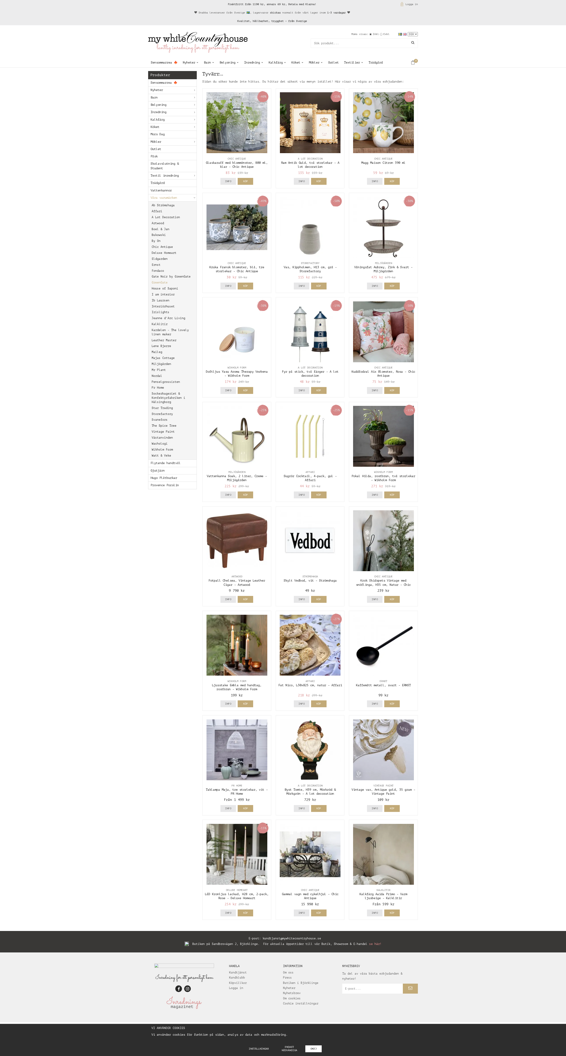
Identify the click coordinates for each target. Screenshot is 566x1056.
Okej (313, 1048)
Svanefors (160, 419)
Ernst (156, 264)
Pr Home (158, 387)
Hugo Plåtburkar (164, 478)
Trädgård (376, 62)
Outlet (333, 62)
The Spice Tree (164, 425)
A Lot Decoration (166, 217)
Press (287, 977)
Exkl (386, 34)
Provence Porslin (165, 485)
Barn (207, 62)
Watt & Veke (161, 455)
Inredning (252, 62)
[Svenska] (400, 34)
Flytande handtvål (166, 463)
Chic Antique (162, 247)
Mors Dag (158, 134)
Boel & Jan (160, 229)
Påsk (154, 156)
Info (228, 181)
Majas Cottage (163, 358)
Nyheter (189, 62)
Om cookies (292, 998)
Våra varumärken (164, 197)
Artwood (158, 223)
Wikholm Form (162, 449)
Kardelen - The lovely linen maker (170, 332)
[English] (405, 34)
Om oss (288, 972)
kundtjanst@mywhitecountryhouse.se (292, 938)
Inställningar (259, 1048)
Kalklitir (160, 324)
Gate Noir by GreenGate (171, 276)
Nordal (157, 376)
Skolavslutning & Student (165, 166)
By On (156, 241)
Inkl (376, 34)
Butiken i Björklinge (300, 983)
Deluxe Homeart (164, 252)
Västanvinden (162, 437)
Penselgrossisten (166, 381)
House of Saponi (165, 288)
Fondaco (158, 270)
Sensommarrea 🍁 (164, 62)
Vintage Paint (163, 431)
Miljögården (161, 364)
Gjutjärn (158, 470)
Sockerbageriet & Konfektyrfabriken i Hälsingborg (168, 398)
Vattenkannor (161, 190)
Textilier (352, 62)
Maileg (157, 352)
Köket (295, 62)
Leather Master (164, 340)
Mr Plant (159, 370)
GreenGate (160, 282)
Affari (157, 211)
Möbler (314, 62)
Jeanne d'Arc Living (168, 318)
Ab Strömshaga (163, 205)
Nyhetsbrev (292, 993)
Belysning (227, 62)
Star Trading (162, 408)
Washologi (160, 443)
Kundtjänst (238, 972)
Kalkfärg (276, 62)
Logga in (411, 4)
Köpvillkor (238, 983)
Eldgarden (160, 258)
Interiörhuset (163, 306)
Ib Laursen (160, 300)
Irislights (160, 312)
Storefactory (162, 414)
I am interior (163, 294)
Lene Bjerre (161, 346)
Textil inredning (165, 175)
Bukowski (159, 235)
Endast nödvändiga (289, 1048)
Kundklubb (237, 977)
